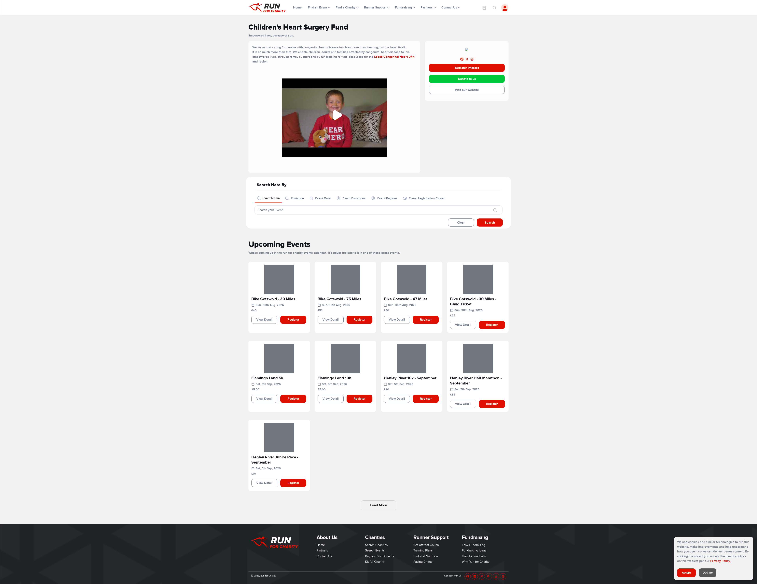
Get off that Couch (426, 545)
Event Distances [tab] (354, 198)
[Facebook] (461, 59)
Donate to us (467, 79)
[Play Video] (337, 115)
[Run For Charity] (269, 7)
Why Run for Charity (475, 562)
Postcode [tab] (297, 198)
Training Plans (423, 550)
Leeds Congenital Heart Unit (394, 57)
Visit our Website (467, 90)
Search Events (375, 550)
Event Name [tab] (271, 198)
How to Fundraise (474, 556)
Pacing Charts (422, 562)
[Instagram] (472, 59)
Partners (322, 550)
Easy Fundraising (473, 545)
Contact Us (324, 556)
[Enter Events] (484, 7)
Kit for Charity (374, 562)
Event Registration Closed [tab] (427, 198)
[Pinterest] (503, 576)
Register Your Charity (379, 556)
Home (297, 7)
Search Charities (376, 545)
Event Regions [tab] (387, 198)
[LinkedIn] (475, 576)
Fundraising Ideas (474, 550)
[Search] (494, 8)
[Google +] (489, 576)
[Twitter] (467, 59)
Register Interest (467, 68)
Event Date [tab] (323, 198)
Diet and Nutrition (425, 556)
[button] (279, 300)
